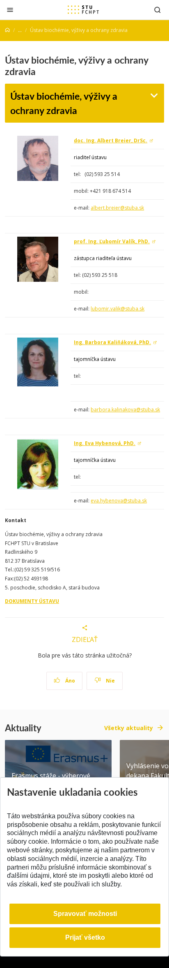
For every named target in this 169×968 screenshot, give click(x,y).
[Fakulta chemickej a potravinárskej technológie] (83, 9)
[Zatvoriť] (10, 9)
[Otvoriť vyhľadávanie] (157, 9)
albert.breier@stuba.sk (117, 207)
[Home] (7, 30)
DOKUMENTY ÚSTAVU (32, 601)
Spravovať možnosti (85, 913)
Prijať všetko (85, 937)
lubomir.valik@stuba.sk (117, 308)
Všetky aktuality (128, 728)
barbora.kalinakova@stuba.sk (125, 409)
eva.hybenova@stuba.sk (119, 500)
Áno (69, 680)
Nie (110, 680)
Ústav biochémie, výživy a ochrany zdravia (63, 103)
